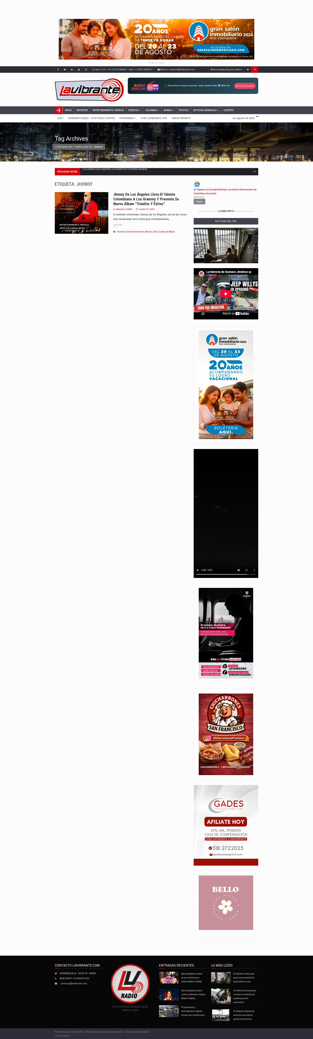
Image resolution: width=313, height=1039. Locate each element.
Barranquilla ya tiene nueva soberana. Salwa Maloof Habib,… (193, 994)
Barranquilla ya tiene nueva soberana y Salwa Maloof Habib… (192, 977)
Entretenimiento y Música (108, 110)
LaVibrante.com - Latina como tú (73, 146)
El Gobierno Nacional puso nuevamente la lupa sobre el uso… (243, 977)
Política (183, 110)
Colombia (151, 110)
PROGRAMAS (126, 118)
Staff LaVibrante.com (154, 118)
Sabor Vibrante (181, 118)
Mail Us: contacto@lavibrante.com (177, 69)
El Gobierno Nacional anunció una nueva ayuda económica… (243, 1015)
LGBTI (60, 118)
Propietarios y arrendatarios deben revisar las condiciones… (193, 1011)
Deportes (82, 110)
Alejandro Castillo (124, 209)
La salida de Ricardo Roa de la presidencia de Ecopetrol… (115, 171)
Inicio (68, 110)
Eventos (133, 110)
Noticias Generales (205, 110)
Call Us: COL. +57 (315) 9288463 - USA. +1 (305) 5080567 (123, 69)
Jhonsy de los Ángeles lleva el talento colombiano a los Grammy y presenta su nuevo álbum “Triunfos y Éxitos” (146, 199)
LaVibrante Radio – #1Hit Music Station (91, 118)
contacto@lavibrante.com (73, 983)
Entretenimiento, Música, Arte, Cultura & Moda (74, 226)
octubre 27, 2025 (146, 209)
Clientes (229, 110)
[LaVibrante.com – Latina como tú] (90, 89)
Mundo (168, 110)
